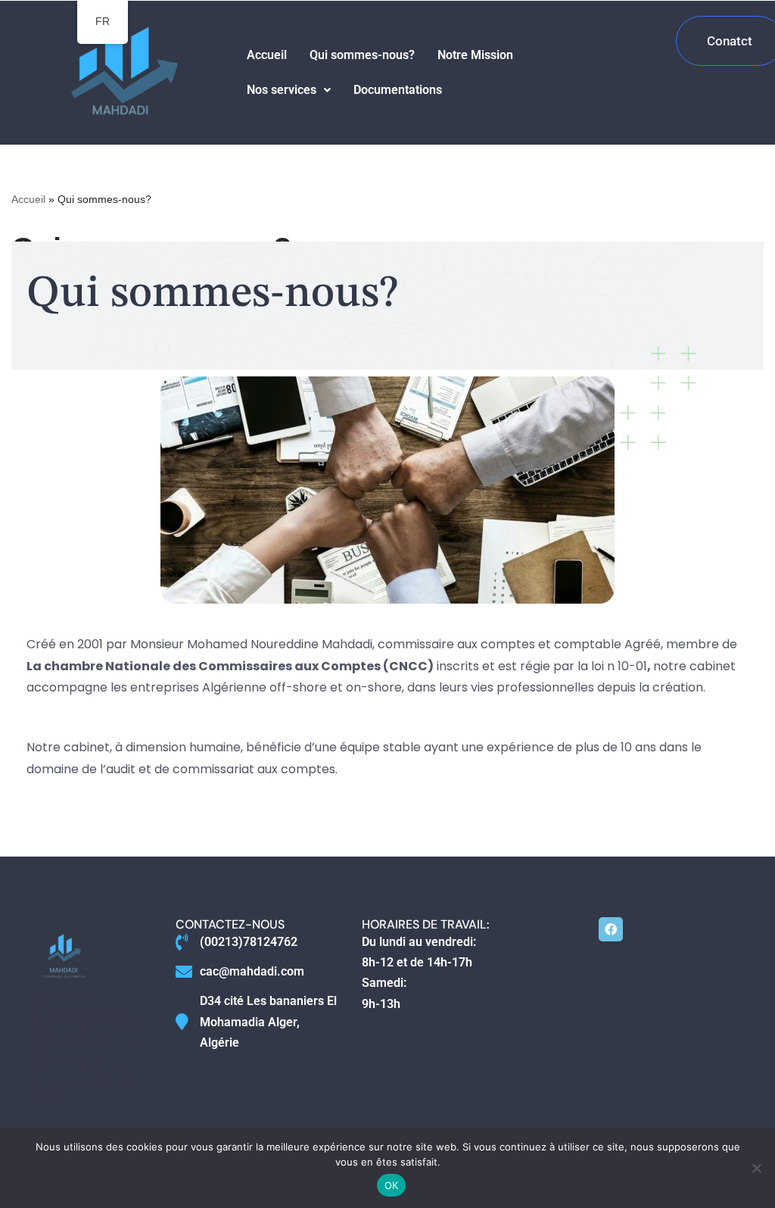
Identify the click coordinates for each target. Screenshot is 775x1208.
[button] (288, 90)
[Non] (756, 1167)
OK (391, 1185)
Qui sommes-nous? (362, 55)
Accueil (267, 55)
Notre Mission (475, 55)
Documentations (397, 90)
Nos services (281, 90)
